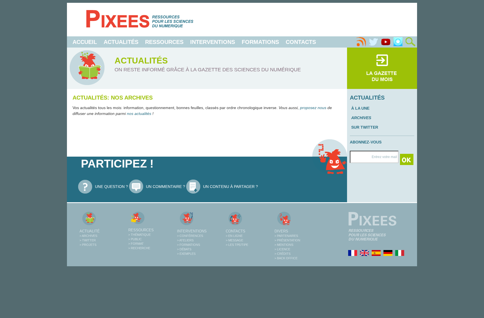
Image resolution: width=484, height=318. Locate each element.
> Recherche (139, 248)
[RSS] (361, 42)
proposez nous (313, 107)
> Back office (285, 258)
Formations (260, 42)
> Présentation (287, 240)
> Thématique (139, 234)
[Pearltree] (398, 42)
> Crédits (282, 253)
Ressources (164, 42)
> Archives (88, 235)
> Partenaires (286, 235)
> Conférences (190, 235)
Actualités (121, 42)
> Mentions (283, 244)
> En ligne (234, 235)
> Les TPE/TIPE (237, 244)
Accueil (85, 42)
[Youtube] (385, 42)
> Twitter (88, 240)
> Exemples (186, 253)
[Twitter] (373, 42)
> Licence (282, 249)
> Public (135, 239)
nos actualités (139, 113)
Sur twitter (364, 127)
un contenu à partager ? (230, 186)
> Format (136, 243)
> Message (234, 240)
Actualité (90, 231)
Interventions (212, 42)
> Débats (184, 249)
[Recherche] (410, 42)
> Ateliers (185, 240)
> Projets (88, 244)
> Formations (188, 244)
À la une (360, 108)
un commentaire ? (165, 186)
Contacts (301, 42)
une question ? (111, 186)
